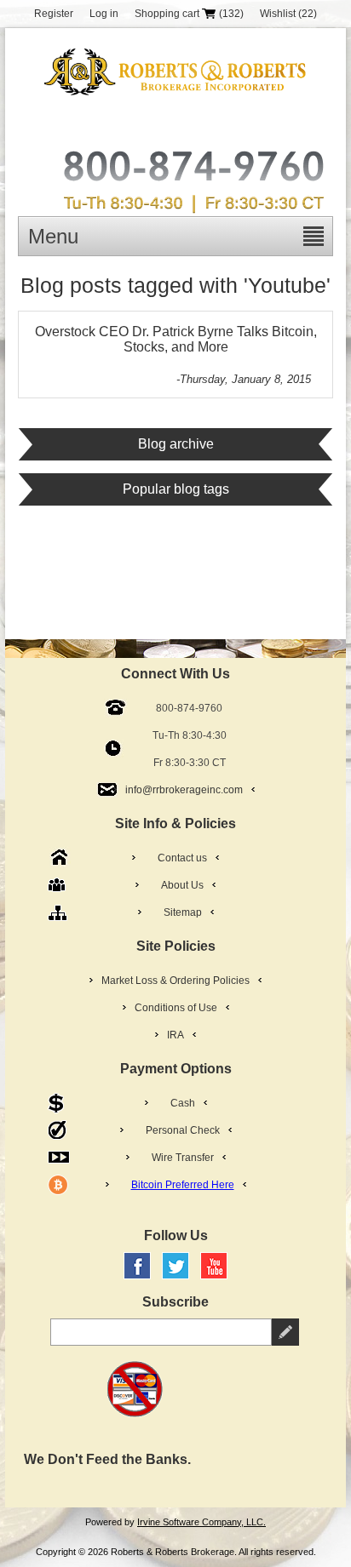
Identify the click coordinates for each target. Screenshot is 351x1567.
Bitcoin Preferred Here (182, 1185)
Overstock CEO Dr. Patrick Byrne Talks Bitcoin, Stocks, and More (176, 339)
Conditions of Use (176, 1008)
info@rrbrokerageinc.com (184, 790)
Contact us (182, 858)
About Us (182, 885)
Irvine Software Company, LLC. (201, 1522)
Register (53, 14)
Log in (103, 14)
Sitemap (183, 912)
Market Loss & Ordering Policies (175, 981)
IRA (175, 1035)
